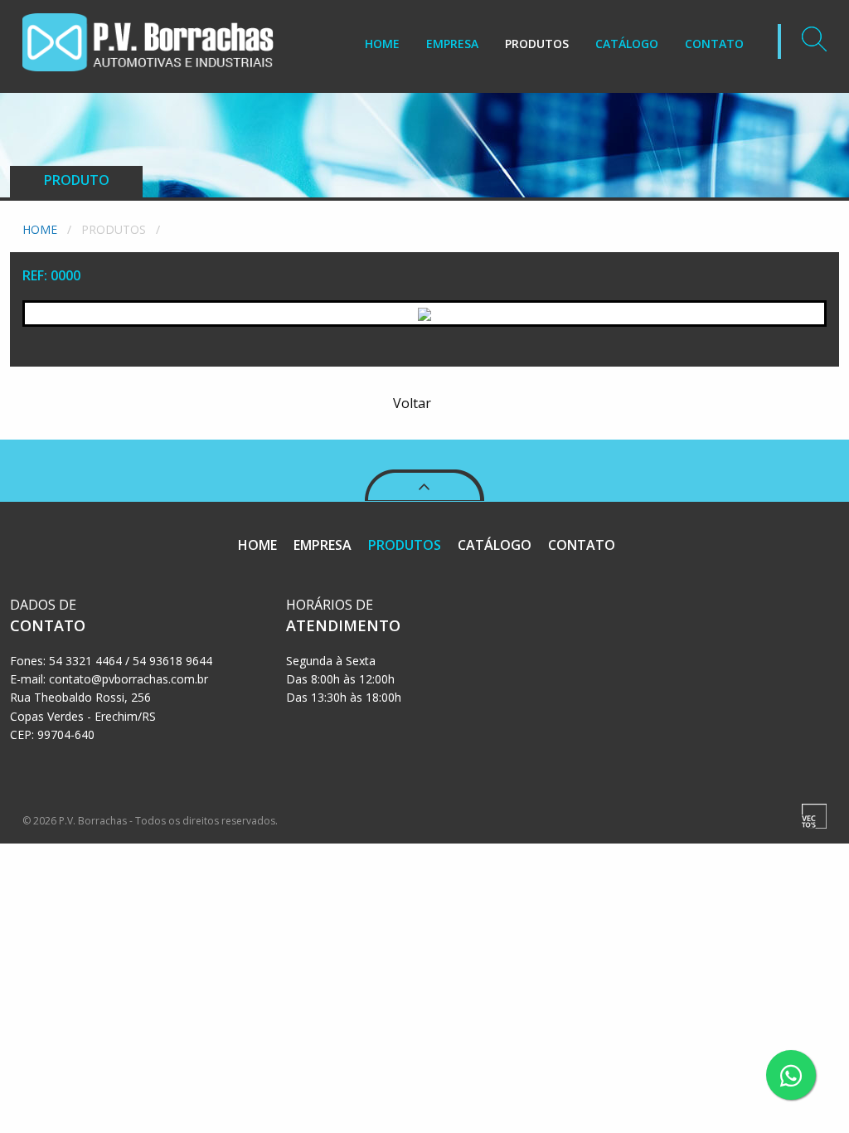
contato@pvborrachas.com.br (128, 679)
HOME (382, 43)
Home (39, 229)
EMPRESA (452, 43)
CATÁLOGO (626, 43)
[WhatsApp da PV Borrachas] (791, 1075)
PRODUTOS (537, 43)
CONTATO (714, 43)
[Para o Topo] (424, 454)
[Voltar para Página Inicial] (148, 34)
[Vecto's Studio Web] (814, 815)
